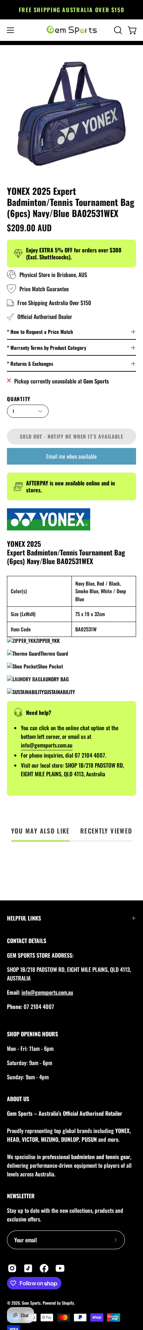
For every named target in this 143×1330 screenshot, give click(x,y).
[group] (71, 9)
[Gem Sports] (71, 30)
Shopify (68, 1303)
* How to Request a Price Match (40, 331)
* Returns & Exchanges (30, 363)
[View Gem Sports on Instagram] (12, 1268)
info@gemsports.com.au (47, 992)
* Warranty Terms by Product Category (46, 347)
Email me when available (71, 456)
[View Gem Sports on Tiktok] (28, 1268)
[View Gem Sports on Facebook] (44, 1268)
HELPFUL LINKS (24, 918)
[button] (117, 30)
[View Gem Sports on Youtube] (60, 1268)
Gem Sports (31, 1303)
